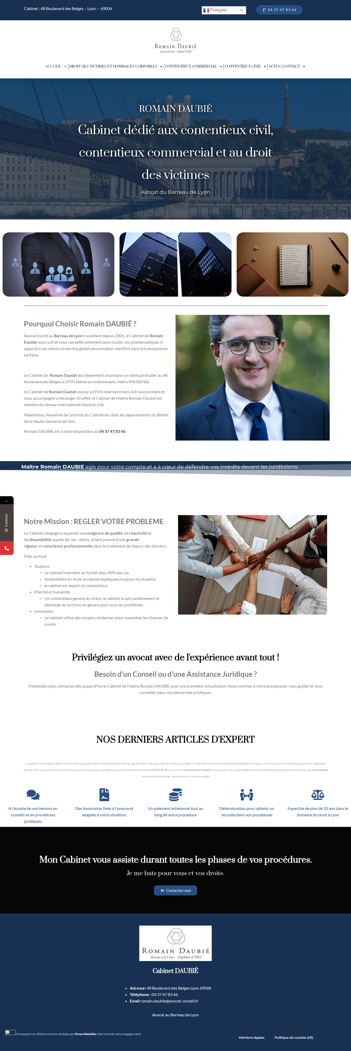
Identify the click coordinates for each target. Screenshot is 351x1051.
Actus (275, 67)
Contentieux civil (243, 67)
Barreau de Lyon (68, 335)
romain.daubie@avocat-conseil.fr (169, 1000)
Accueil (53, 67)
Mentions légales (251, 1037)
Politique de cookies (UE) (294, 1037)
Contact (291, 67)
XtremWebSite (86, 1034)
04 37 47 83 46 (112, 431)
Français (217, 10)
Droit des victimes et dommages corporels (113, 67)
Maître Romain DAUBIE (197, 770)
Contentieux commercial (191, 67)
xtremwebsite (320, 770)
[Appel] (7, 548)
